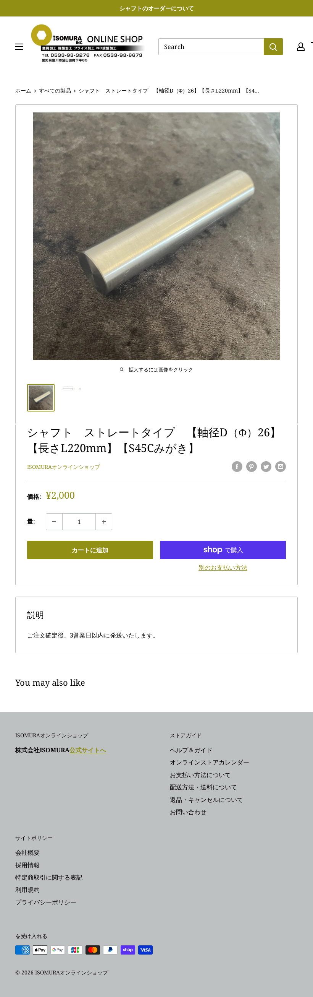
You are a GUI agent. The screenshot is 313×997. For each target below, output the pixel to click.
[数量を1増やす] (104, 522)
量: (31, 521)
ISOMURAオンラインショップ (63, 466)
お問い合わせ (188, 812)
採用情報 (27, 865)
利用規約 (27, 889)
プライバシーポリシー (45, 902)
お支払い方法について (200, 775)
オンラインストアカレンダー (209, 762)
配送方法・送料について (203, 787)
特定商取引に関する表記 (48, 877)
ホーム (23, 90)
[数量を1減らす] (54, 522)
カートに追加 (90, 550)
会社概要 (27, 852)
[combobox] (211, 46)
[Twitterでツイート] (266, 466)
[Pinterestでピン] (251, 466)
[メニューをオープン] (19, 47)
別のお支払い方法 (222, 567)
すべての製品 (55, 90)
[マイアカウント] (301, 46)
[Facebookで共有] (237, 466)
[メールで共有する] (280, 466)
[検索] (273, 46)
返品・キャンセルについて (206, 799)
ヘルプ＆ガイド (191, 750)
